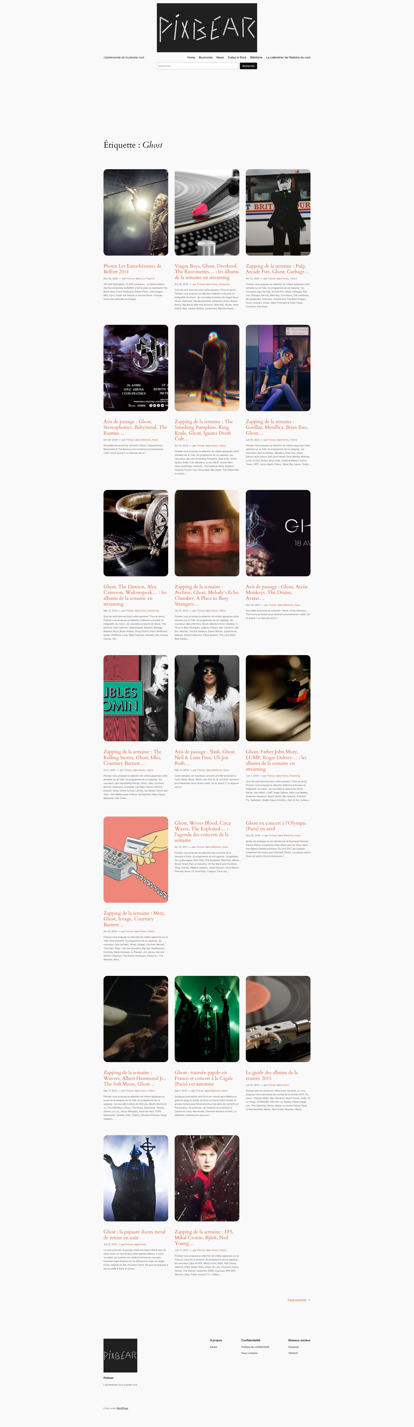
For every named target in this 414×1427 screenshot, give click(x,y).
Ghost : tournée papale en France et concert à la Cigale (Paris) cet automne (204, 1078)
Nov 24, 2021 (253, 605)
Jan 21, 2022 (181, 610)
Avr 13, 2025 (252, 278)
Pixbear (131, 278)
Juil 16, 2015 (252, 1085)
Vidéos (293, 278)
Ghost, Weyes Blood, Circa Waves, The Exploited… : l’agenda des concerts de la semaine (203, 831)
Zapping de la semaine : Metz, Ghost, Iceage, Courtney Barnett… (134, 919)
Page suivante (299, 1299)
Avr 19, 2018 (110, 931)
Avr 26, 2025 (181, 284)
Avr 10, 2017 (181, 846)
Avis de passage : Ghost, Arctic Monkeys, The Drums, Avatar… (277, 592)
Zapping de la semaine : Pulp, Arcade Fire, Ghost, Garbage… (278, 269)
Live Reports (148, 278)
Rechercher (248, 66)
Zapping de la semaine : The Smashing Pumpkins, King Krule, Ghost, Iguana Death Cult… (204, 430)
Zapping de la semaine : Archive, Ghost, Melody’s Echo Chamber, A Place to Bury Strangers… (206, 595)
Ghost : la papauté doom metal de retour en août (134, 1235)
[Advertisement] (207, 98)
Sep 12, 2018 (182, 770)
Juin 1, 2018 (252, 775)
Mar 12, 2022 (110, 610)
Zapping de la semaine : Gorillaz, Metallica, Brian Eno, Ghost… (277, 427)
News (215, 284)
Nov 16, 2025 (111, 278)
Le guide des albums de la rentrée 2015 (272, 1075)
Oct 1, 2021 (109, 770)
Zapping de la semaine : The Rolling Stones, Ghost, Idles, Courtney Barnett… (133, 757)
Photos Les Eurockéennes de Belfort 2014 (133, 269)
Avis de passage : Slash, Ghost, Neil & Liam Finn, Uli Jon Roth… (205, 757)
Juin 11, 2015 (181, 1250)
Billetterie (146, 439)
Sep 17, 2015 (110, 1090)
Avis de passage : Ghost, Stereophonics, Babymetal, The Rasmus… (135, 427)
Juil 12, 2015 (110, 1244)
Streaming (224, 284)
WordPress (122, 1408)
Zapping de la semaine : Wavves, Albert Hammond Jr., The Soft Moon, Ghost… (135, 1078)
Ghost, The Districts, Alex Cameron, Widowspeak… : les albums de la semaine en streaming (135, 595)
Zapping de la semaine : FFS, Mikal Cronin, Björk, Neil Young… (204, 1237)
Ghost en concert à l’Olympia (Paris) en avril (276, 826)
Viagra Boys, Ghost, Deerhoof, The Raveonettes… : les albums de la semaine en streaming (207, 272)
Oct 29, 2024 (111, 439)
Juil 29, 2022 (252, 439)
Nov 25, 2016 (253, 835)
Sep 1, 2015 (181, 1090)
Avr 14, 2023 (181, 445)
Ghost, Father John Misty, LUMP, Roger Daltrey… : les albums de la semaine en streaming (276, 760)
